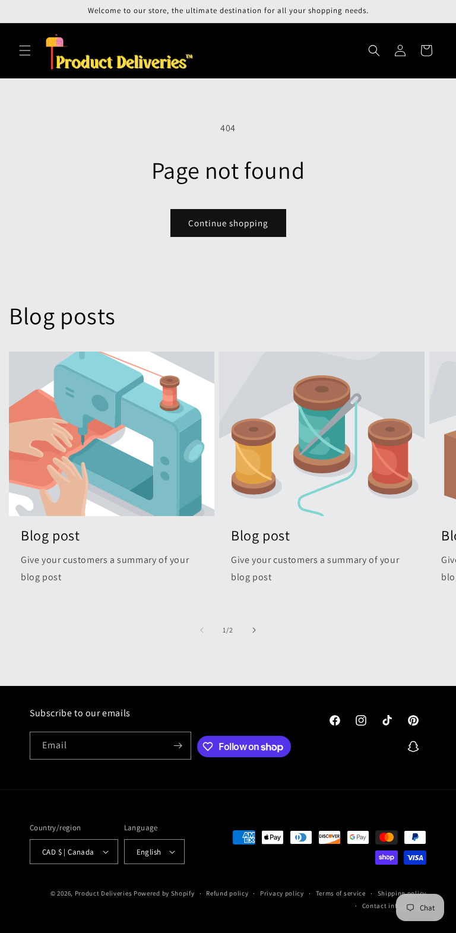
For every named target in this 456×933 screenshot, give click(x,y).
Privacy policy (282, 893)
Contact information (394, 906)
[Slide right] (254, 630)
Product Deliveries (103, 893)
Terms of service (341, 893)
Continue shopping (228, 223)
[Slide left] (202, 630)
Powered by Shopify (164, 893)
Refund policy (227, 893)
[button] (25, 50)
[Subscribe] (177, 746)
